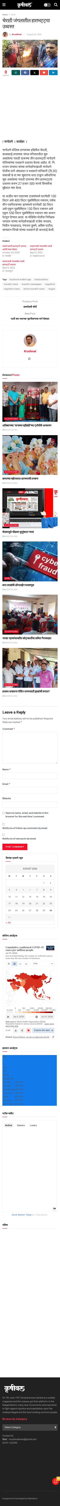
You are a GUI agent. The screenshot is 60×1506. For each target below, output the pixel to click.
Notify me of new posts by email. (19, 838)
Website (6, 798)
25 (16, 910)
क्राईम (7, 578)
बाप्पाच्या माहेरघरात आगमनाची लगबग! (20, 478)
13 (30, 897)
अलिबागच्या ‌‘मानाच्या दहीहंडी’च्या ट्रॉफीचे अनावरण (26, 425)
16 (51, 897)
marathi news (11, 284)
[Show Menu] (3, 5)
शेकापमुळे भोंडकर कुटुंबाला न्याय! (18, 532)
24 (9, 910)
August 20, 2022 (34, 34)
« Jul (8, 922)
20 (30, 903)
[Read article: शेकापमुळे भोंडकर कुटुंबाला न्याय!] (30, 508)
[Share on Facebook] (25, 72)
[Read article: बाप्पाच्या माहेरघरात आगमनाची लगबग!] (30, 455)
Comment (8, 728)
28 (37, 910)
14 (37, 897)
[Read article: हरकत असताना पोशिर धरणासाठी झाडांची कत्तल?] (30, 668)
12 (23, 897)
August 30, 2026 (10, 430)
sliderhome (11, 419)
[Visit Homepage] (24, 5)
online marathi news (34, 289)
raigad (51, 289)
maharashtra (41, 279)
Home (5, 15)
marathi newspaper (31, 284)
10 (9, 897)
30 (51, 910)
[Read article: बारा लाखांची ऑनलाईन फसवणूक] (30, 561)
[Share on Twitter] (34, 72)
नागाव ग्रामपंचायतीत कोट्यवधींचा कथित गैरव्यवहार (26, 638)
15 (44, 897)
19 (23, 903)
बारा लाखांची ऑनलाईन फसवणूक (18, 585)
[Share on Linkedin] (53, 72)
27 (30, 910)
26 (23, 910)
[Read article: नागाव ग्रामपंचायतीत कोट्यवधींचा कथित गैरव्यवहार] (30, 615)
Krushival (17, 34)
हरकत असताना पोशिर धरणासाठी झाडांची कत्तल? (26, 691)
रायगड (13, 15)
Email (6, 783)
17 (9, 903)
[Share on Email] (44, 72)
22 (44, 903)
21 (37, 903)
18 (16, 903)
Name (6, 769)
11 (16, 897)
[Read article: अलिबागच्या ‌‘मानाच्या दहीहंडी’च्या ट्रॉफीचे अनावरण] (30, 402)
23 (51, 903)
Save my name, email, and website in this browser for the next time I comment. (27, 815)
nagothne (50, 284)
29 (44, 910)
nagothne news (12, 289)
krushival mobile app (20, 279)
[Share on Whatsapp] (16, 72)
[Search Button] (56, 5)
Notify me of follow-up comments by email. (25, 828)
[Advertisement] (30, 109)
